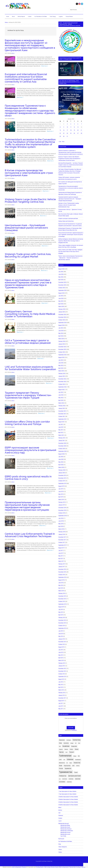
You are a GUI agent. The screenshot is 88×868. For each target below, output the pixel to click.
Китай (60, 765)
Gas (79, 743)
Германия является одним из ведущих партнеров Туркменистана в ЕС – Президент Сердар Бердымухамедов (69, 198)
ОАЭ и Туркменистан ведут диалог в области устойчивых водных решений (28, 341)
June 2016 (61, 582)
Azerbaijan (69, 740)
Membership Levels (65, 834)
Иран (71, 762)
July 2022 (60, 392)
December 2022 (62, 379)
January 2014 (61, 639)
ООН (73, 765)
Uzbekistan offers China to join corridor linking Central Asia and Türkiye (27, 423)
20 (78, 130)
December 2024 (62, 314)
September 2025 (62, 290)
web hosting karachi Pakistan (19, 867)
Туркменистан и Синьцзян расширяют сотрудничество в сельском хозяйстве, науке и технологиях (70, 188)
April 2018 (60, 526)
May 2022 (60, 397)
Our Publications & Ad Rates (65, 841)
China (60, 743)
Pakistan (66, 749)
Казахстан (77, 762)
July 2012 (60, 682)
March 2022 (61, 403)
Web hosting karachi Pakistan (66, 867)
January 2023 (61, 376)
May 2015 (60, 612)
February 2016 (61, 593)
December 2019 (62, 475)
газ (59, 778)
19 (74, 130)
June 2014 (61, 633)
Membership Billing (65, 825)
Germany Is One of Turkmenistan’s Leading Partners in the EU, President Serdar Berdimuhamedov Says (68, 205)
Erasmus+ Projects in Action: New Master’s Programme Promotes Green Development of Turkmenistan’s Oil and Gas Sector (69, 158)
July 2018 (60, 518)
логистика (64, 778)
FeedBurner (74, 730)
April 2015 (60, 615)
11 (70, 127)
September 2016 (62, 577)
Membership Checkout (66, 829)
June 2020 (61, 459)
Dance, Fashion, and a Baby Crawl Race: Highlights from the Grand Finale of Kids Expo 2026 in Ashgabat (70, 251)
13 (78, 127)
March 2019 (61, 499)
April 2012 (60, 687)
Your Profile (63, 836)
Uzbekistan (70, 759)
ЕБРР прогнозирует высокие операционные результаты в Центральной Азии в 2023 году (30, 450)
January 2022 (61, 408)
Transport (71, 752)
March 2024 (61, 338)
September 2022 (62, 387)
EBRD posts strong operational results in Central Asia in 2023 (28, 477)
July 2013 (60, 649)
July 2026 (60, 271)
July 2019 (60, 488)
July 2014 (60, 631)
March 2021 (61, 435)
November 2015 (62, 598)
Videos (60, 849)
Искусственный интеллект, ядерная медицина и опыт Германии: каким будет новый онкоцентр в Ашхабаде (70, 234)
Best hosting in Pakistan (79, 867)
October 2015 (61, 601)
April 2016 (60, 588)
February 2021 (61, 438)
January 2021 (61, 440)
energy (72, 743)
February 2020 (61, 470)
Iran (60, 746)
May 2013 (60, 655)
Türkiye (74, 756)
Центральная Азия (74, 776)
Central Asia (76, 740)
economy (66, 743)
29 (60, 136)
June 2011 (61, 706)
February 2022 (61, 405)
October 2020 (61, 448)
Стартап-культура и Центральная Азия (68, 218)
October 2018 (61, 513)
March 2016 (61, 590)
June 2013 (61, 652)
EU (75, 743)
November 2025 (62, 285)
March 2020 (61, 467)
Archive (60, 810)
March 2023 (61, 370)
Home (6, 22)
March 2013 (61, 660)
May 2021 (60, 429)
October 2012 (61, 674)
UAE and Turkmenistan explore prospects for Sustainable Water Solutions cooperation (30, 368)
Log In (59, 821)
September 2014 (62, 628)
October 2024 (61, 320)
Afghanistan (62, 740)
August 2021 (61, 421)
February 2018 (61, 531)
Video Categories (62, 846)
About (59, 807)
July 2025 (60, 295)
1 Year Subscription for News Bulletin (67, 791)
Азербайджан (78, 759)
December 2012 (62, 668)
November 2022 (62, 381)
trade (66, 752)
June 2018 (61, 521)
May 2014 (60, 636)
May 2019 (60, 494)
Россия (61, 768)
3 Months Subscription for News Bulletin (68, 796)
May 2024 (60, 333)
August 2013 (61, 647)
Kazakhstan (66, 746)
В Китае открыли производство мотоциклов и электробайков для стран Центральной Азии (29, 173)
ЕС (67, 762)
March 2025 (61, 306)
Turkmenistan (65, 756)
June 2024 (61, 330)
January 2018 (61, 534)
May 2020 (60, 462)
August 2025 (61, 293)
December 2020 (62, 443)
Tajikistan (61, 752)
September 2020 (62, 451)
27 (78, 133)
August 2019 (61, 486)
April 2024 (60, 336)
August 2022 (61, 389)
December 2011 (62, 698)
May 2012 (60, 684)
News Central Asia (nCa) (18, 6)
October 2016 (61, 574)
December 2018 (62, 507)
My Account (61, 838)
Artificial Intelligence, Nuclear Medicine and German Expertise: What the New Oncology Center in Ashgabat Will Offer (70, 240)
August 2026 (61, 269)
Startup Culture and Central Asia (66, 221)
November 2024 (62, 317)
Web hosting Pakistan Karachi (51, 867)
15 (60, 130)
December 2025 (62, 282)
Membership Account (63, 823)
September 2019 (62, 483)
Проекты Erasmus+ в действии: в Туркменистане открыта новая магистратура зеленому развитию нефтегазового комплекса (70, 152)
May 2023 (60, 365)
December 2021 (62, 411)
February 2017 (61, 564)
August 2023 (61, 357)
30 (63, 136)
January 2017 (61, 566)
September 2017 (62, 545)
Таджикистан (68, 768)
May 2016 (60, 585)
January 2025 (61, 312)
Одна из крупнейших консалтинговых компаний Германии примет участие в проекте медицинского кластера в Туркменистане (28, 284)
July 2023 (60, 360)
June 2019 (61, 491)
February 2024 (61, 341)
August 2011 (61, 700)
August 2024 (61, 325)
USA (64, 759)
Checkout (60, 815)
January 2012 (61, 695)
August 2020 (61, 454)
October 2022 (61, 384)
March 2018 (61, 529)
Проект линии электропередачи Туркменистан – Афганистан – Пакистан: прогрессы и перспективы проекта (70, 257)
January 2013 (61, 665)
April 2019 (60, 497)
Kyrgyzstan (74, 746)
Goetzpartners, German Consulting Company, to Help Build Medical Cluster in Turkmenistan (30, 314)
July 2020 (60, 456)
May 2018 (60, 523)
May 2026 (60, 277)
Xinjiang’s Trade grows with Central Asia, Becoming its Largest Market (28, 255)
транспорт (77, 779)
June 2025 (61, 298)
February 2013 (61, 663)
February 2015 (61, 617)
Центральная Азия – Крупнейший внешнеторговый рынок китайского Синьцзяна (26, 228)
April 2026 (60, 279)
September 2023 (62, 354)
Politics (71, 749)
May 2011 (60, 708)
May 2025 (60, 301)
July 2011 (60, 703)
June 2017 (61, 553)
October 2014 (61, 625)
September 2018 (62, 515)
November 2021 (62, 413)
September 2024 (62, 322)
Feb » (63, 141)
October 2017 (61, 542)
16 (63, 130)
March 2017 (61, 561)
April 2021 (60, 432)
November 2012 (62, 671)
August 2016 (61, 580)
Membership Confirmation (67, 830)
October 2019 (61, 480)
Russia (76, 749)
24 (67, 133)
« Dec (59, 141)
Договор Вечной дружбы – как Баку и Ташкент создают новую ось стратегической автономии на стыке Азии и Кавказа (70, 164)
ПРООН (77, 765)
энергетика (69, 781)
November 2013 (62, 641)
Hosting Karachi (40, 867)
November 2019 (62, 478)
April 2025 (60, 303)
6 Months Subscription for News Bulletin (68, 802)
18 (70, 130)
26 (74, 133)
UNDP (60, 759)
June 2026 (61, 274)
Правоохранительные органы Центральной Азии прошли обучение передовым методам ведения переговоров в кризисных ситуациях (27, 506)
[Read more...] (44, 66)
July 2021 (60, 424)
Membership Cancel (65, 827)
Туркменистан (65, 772)
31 (67, 136)
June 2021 (61, 427)
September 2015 (62, 604)
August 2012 (61, 679)
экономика (62, 781)
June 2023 (61, 362)
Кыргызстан (67, 765)
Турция (75, 772)
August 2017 (61, 547)
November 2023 (62, 349)
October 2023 (61, 352)
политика (71, 779)
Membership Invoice (65, 832)
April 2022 (60, 400)
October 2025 (61, 287)
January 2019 (61, 505)
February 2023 (61, 373)
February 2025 (61, 309)
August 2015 (61, 606)
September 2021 (62, 419)
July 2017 (60, 550)
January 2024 (61, 344)
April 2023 (60, 368)
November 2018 (62, 510)
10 (67, 127)
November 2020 (62, 446)
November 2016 (62, 572)
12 (74, 127)
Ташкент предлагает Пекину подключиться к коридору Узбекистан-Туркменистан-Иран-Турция (28, 395)
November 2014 (62, 623)
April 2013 (60, 657)
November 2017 (62, 539)
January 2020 (61, 472)
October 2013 (61, 644)
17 (67, 130)
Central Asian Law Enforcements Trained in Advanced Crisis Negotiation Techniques (30, 535)
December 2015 (62, 596)
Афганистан (62, 762)
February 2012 (61, 692)
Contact (60, 818)
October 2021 (61, 416)
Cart (59, 812)
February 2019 (61, 502)
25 (70, 133)
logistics (61, 749)
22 (60, 133)
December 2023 (62, 346)
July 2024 (60, 328)
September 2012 (62, 676)
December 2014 (62, 620)
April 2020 (60, 464)
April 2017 (60, 558)
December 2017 (62, 537)
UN (78, 756)
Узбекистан (62, 776)
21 (81, 130)
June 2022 (61, 395)
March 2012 (61, 690)
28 (81, 133)
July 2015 (60, 609)
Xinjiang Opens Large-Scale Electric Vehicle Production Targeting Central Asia (30, 200)
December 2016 (62, 569)
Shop (59, 844)
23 (63, 133)
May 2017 (60, 556)
